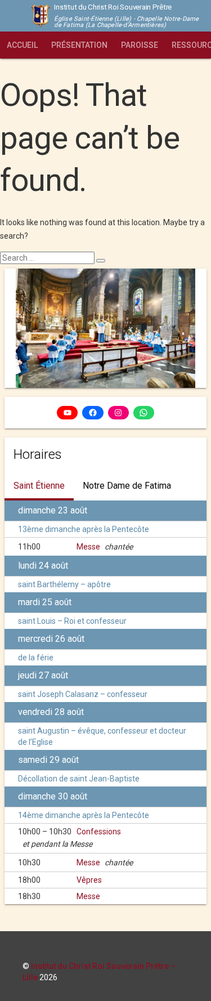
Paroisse (139, 45)
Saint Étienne (39, 485)
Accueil (22, 45)
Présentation (79, 45)
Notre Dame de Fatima (127, 485)
